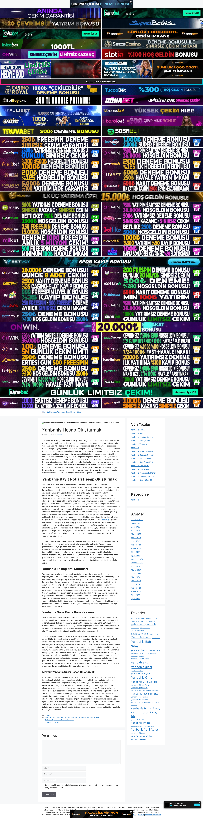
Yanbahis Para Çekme (52, 722)
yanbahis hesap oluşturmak (54, 717)
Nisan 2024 (136, 574)
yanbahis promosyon (139, 700)
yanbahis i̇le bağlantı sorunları (75, 717)
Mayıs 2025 (136, 534)
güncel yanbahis (137, 630)
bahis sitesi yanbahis (149, 618)
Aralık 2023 (136, 588)
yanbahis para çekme (139, 697)
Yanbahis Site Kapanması (142, 451)
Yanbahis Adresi (138, 430)
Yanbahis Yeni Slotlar (140, 469)
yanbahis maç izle (138, 690)
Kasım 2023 (136, 591)
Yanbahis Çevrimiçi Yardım (142, 476)
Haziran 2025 (137, 530)
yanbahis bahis (156, 638)
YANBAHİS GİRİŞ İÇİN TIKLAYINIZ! (101, 82)
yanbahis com (141, 662)
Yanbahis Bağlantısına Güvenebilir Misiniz (59, 720)
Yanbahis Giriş (137, 433)
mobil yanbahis (154, 634)
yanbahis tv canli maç (145, 708)
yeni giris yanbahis (138, 739)
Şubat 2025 (136, 538)
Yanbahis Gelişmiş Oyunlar (142, 455)
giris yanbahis (135, 628)
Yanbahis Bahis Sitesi (142, 644)
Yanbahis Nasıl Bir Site (144, 693)
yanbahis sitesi (137, 702)
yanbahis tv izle (137, 719)
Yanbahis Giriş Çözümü (141, 441)
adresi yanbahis (135, 618)
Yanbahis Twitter (141, 722)
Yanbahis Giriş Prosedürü (142, 462)
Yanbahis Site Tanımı (140, 466)
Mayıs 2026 (136, 523)
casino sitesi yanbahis (148, 621)
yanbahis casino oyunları (137, 656)
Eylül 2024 (135, 556)
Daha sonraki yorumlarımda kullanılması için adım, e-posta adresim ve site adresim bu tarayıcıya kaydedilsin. (81, 786)
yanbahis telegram (93, 717)
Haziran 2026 (137, 520)
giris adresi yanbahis (143, 624)
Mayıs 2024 (136, 570)
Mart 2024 (135, 577)
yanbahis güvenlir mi (139, 688)
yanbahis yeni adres (148, 726)
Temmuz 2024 (137, 563)
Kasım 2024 (136, 548)
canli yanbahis (135, 621)
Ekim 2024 (135, 552)
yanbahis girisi (141, 667)
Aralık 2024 (136, 545)
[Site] (50, 142)
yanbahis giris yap (140, 673)
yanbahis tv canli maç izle (144, 714)
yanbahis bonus (139, 650)
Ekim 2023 (135, 595)
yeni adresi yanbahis (141, 736)
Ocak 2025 (135, 541)
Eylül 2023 (135, 599)
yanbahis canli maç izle (150, 653)
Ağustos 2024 (137, 559)
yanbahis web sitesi (136, 726)
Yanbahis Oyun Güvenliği (141, 480)
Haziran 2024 (137, 566)
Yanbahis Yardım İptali (140, 444)
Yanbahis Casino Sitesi (140, 659)
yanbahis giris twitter (137, 671)
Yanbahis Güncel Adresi (140, 685)
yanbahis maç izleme (152, 690)
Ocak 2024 (135, 584)
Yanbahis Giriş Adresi (144, 681)
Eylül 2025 (135, 527)
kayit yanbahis (140, 633)
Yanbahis (48, 715)
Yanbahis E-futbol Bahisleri (142, 437)
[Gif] (101, 197)
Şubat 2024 (136, 581)
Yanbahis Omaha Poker (141, 458)
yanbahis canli (154, 650)
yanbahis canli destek (137, 653)
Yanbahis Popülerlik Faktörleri (143, 473)
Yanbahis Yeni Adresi (145, 729)
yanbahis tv (134, 705)
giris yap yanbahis (145, 628)
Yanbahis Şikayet (138, 733)
